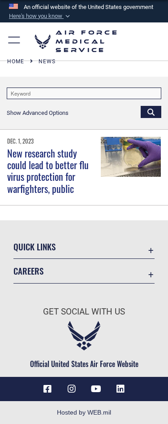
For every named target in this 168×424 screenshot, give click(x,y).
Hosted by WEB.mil (84, 412)
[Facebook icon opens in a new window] (47, 389)
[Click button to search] (151, 112)
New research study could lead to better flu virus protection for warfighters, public (48, 171)
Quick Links (34, 246)
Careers (28, 270)
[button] (40, 16)
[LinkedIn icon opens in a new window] (120, 389)
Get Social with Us (84, 311)
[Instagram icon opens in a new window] (71, 389)
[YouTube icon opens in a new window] (96, 389)
